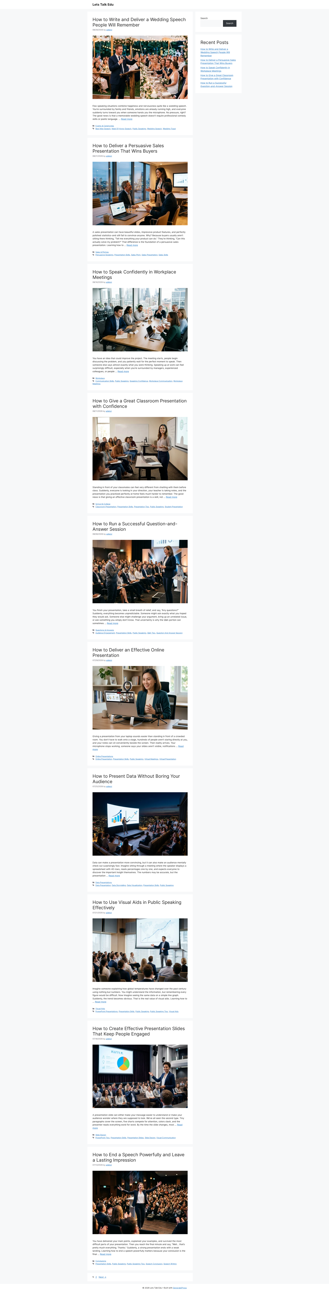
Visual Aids (100, 1008)
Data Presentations (103, 882)
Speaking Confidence (139, 381)
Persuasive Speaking (104, 255)
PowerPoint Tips (102, 1138)
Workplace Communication (160, 381)
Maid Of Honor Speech (121, 129)
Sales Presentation (150, 255)
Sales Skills (163, 255)
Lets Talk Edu (103, 4)
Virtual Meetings (151, 759)
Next (102, 1277)
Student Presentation (174, 507)
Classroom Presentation (105, 507)
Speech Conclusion (154, 1264)
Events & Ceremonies (104, 126)
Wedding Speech (154, 129)
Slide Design (100, 1135)
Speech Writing (170, 1264)
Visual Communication (166, 1138)
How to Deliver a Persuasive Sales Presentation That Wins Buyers (128, 148)
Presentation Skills (122, 255)
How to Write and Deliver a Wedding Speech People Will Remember (139, 22)
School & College (102, 504)
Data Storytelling (119, 885)
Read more (126, 119)
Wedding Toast (169, 129)
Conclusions (100, 1261)
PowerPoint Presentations (106, 1011)
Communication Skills (104, 381)
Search (204, 18)
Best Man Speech (103, 129)
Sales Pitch (136, 255)
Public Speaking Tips (159, 1011)
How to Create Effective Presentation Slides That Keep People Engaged (139, 1031)
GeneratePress (180, 1288)
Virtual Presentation (167, 759)
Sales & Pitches (102, 252)
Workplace (100, 378)
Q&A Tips (151, 633)
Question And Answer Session (169, 633)
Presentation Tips (141, 507)
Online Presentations (104, 756)
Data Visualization (134, 885)
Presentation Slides (135, 1138)
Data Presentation (103, 885)
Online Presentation (103, 759)
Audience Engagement (105, 633)
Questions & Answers (104, 630)
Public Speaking (139, 129)
